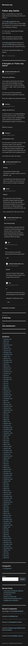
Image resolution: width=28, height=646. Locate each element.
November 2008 (8, 429)
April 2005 (6, 511)
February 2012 (7, 377)
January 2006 (7, 494)
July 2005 (6, 506)
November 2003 (8, 544)
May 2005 (6, 509)
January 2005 (7, 517)
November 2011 (8, 379)
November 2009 (8, 406)
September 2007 (8, 456)
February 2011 (7, 391)
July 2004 (6, 529)
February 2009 (7, 423)
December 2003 (8, 542)
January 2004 (7, 540)
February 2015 (7, 348)
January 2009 (7, 425)
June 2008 (6, 438)
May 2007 (6, 463)
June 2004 (6, 530)
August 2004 (7, 527)
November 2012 (8, 371)
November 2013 (8, 362)
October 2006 (7, 477)
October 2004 (7, 523)
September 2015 (8, 345)
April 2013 (6, 364)
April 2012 (6, 375)
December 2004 (8, 519)
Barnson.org (7, 5)
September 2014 (8, 354)
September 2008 (8, 433)
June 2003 (6, 553)
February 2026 (7, 339)
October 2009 (7, 408)
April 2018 (6, 341)
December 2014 (8, 352)
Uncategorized (7, 568)
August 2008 (7, 435)
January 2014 (7, 358)
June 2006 (6, 484)
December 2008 (8, 427)
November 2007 (8, 452)
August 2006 (7, 481)
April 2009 (6, 419)
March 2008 (7, 444)
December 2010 (8, 394)
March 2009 (7, 421)
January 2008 (7, 448)
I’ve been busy (7, 594)
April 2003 (6, 557)
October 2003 (7, 546)
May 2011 (6, 385)
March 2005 (7, 513)
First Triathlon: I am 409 (16, 636)
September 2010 (8, 398)
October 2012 (7, 373)
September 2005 (8, 502)
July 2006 (6, 483)
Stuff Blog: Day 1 (13, 616)
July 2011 (6, 381)
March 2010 (7, 402)
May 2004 (6, 532)
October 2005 (7, 500)
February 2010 (7, 404)
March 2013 (7, 366)
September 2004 (8, 525)
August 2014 (7, 356)
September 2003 (8, 548)
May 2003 (6, 555)
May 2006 (6, 486)
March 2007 (7, 467)
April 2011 (6, 387)
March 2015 (7, 347)
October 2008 (7, 431)
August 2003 (7, 550)
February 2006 (7, 492)
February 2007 (7, 469)
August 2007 (7, 458)
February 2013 (7, 368)
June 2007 (6, 461)
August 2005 (7, 504)
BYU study (9, 21)
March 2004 (7, 536)
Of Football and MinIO (9, 592)
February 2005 (7, 515)
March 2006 (7, 490)
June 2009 (6, 415)
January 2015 (7, 350)
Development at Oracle (15, 622)
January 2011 (7, 393)
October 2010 (7, 396)
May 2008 (6, 440)
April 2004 (6, 534)
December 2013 (8, 360)
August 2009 (7, 412)
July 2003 (6, 552)
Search (4, 576)
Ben (5, 55)
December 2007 (8, 450)
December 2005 (8, 496)
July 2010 (6, 400)
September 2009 (8, 410)
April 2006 (6, 488)
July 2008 (6, 437)
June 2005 (6, 507)
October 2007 (7, 454)
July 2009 (6, 414)
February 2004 (7, 538)
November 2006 (8, 475)
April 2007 (6, 465)
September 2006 (8, 479)
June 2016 (6, 343)
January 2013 (7, 370)
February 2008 (7, 446)
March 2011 (7, 389)
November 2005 (8, 498)
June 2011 (6, 383)
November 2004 (8, 521)
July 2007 (6, 460)
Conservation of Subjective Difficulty (13, 591)
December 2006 (8, 473)
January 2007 (7, 471)
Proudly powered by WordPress (15, 643)
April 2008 (6, 442)
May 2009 (6, 417)
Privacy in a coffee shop (10, 596)
